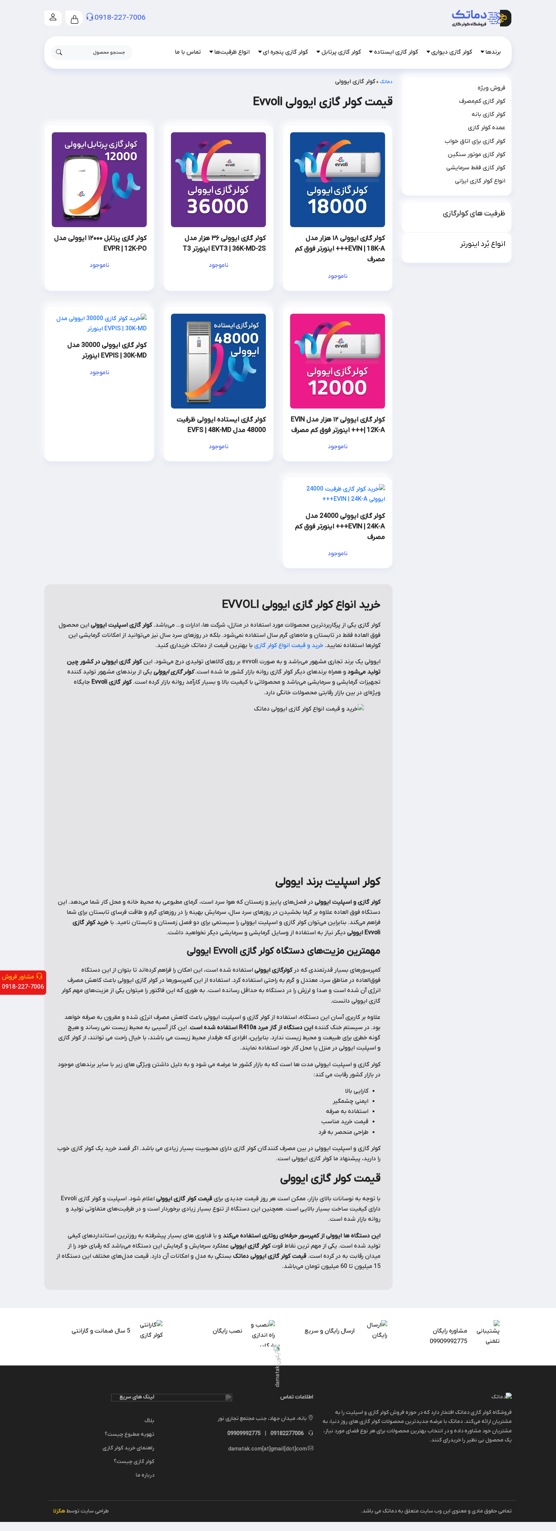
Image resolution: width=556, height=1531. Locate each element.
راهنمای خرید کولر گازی (128, 1448)
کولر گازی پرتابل (341, 52)
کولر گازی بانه (488, 114)
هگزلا (59, 1511)
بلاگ (149, 1420)
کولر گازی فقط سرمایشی (475, 168)
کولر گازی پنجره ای (285, 52)
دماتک (386, 82)
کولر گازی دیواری (451, 52)
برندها (493, 52)
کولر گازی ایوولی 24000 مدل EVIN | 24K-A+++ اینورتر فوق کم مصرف (340, 527)
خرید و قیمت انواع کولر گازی (288, 645)
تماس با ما (188, 52)
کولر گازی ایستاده (396, 52)
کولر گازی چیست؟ (134, 1461)
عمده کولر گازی (486, 128)
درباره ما (145, 1475)
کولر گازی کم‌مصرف (482, 101)
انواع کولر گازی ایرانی (480, 181)
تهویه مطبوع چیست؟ (129, 1434)
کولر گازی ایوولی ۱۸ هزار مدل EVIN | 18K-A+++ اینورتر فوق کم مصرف (340, 249)
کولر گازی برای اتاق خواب (474, 141)
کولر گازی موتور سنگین (476, 154)
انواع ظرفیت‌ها (232, 52)
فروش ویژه (491, 88)
